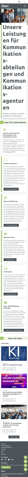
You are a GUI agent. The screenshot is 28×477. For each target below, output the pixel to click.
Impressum (3, 443)
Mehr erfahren (10, 369)
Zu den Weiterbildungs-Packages (13, 330)
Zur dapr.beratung (10, 259)
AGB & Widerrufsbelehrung (6, 447)
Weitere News (14, 437)
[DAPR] (5, 6)
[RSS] (12, 459)
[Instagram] (6, 459)
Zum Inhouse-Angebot (11, 189)
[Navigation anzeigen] (25, 6)
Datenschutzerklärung (5, 445)
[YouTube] (9, 459)
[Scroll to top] (25, 473)
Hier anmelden (6, 467)
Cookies (2, 450)
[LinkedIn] (2, 459)
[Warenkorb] (19, 1)
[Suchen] (24, 1)
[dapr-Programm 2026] (25, 457)
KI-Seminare (3, 454)
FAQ (2, 452)
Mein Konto (3, 449)
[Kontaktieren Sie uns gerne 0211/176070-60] (25, 465)
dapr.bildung (14, 141)
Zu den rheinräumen (10, 294)
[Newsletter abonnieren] (25, 461)
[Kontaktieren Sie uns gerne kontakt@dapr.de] (25, 469)
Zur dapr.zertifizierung (11, 225)
